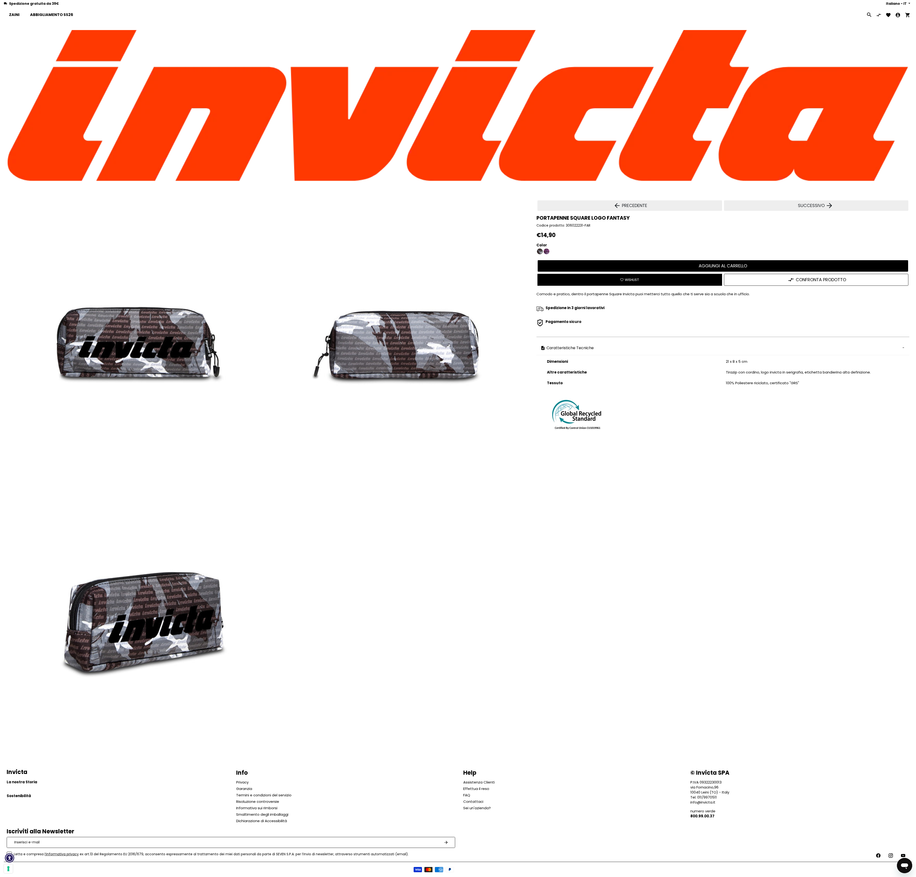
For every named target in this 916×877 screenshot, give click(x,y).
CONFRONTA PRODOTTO (821, 280)
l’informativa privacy (62, 854)
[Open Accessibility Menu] (9, 858)
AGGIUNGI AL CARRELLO (723, 266)
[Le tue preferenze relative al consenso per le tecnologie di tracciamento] (8, 868)
